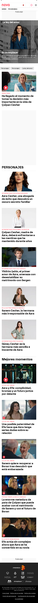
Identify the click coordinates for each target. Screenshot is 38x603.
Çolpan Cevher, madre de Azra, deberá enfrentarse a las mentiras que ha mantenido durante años (18, 237)
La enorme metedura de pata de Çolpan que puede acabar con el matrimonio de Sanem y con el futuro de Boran (19, 505)
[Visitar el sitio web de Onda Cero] (23, 577)
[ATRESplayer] (32, 5)
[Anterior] (1, 0)
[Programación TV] (27, 5)
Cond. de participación (9, 596)
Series (4, 9)
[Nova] (9, 5)
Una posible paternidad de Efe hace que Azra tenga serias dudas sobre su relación (18, 429)
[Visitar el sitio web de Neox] (23, 573)
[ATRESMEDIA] (19, 567)
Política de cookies (30, 593)
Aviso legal (5, 593)
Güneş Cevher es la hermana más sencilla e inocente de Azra (16, 346)
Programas (12, 9)
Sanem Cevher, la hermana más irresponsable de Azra (18, 312)
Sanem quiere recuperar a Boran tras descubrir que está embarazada (17, 466)
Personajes (5, 68)
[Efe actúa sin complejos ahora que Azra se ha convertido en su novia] (19, 528)
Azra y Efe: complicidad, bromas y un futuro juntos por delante (17, 391)
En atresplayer (10, 52)
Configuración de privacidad (26, 596)
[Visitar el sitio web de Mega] (8, 577)
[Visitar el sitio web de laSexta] (15, 573)
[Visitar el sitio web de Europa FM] (30, 577)
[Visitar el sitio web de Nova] (30, 573)
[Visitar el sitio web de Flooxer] (28, 581)
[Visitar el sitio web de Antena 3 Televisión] (8, 573)
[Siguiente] (36, 0)
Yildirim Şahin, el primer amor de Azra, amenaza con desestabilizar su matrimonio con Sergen (19, 276)
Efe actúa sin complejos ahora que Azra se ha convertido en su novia (16, 544)
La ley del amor (28, 68)
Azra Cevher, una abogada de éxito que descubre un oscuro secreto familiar (18, 199)
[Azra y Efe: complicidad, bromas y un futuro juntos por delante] (19, 374)
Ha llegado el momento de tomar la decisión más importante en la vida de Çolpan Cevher (17, 100)
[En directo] (23, 5)
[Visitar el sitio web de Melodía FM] (9, 581)
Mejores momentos (17, 359)
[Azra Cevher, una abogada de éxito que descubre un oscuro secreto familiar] (19, 182)
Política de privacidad (16, 593)
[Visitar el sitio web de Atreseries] (15, 577)
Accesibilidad (19, 599)
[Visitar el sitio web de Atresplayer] (19, 581)
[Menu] (36, 5)
